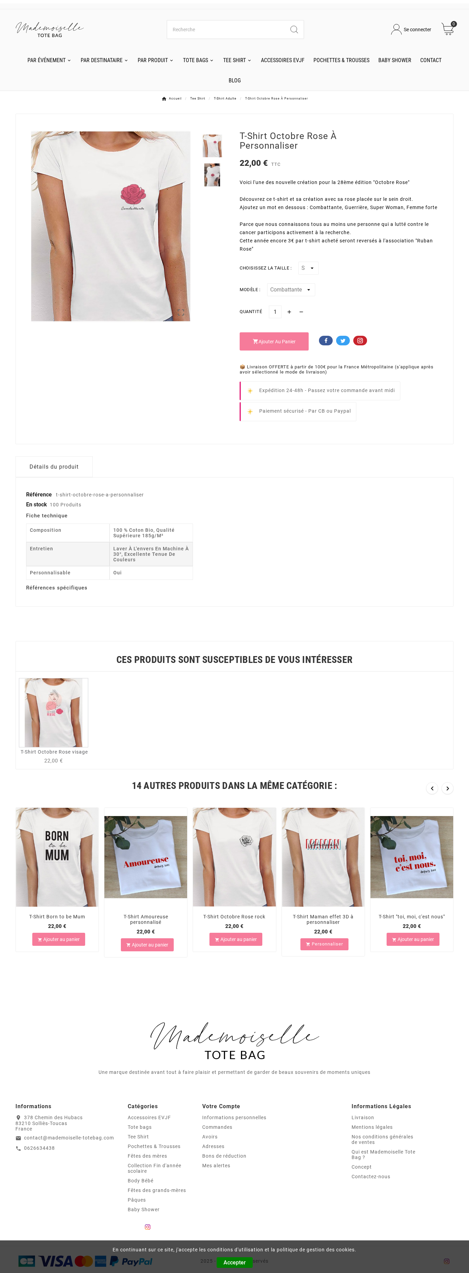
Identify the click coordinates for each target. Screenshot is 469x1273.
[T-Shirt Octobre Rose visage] (53, 712)
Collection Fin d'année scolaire (154, 1168)
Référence (39, 494)
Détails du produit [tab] (54, 466)
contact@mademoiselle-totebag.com (69, 1137)
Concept (362, 1167)
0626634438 (39, 1148)
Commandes (217, 1127)
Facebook (326, 340)
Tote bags (140, 1127)
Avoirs (210, 1136)
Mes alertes (216, 1165)
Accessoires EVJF (149, 1117)
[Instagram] (147, 1227)
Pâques (137, 1200)
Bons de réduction (224, 1156)
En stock (36, 504)
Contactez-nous (371, 1176)
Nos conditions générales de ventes (382, 1139)
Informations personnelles (234, 1117)
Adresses (213, 1146)
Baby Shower (144, 1209)
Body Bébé (140, 1180)
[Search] (294, 29)
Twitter (343, 340)
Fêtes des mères (147, 1156)
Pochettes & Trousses (154, 1146)
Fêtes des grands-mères (157, 1190)
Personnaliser (324, 943)
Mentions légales (372, 1127)
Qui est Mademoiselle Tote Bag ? (383, 1154)
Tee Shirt (138, 1136)
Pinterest (360, 340)
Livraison (363, 1117)
